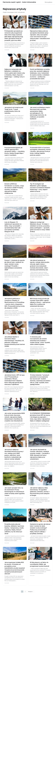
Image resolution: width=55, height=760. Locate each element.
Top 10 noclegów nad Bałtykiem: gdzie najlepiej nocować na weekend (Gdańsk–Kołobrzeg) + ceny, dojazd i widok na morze (40, 187)
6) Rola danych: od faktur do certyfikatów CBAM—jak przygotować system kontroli (39, 564)
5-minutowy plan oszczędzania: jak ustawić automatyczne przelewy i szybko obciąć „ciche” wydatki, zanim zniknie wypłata (40, 340)
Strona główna (48, 2)
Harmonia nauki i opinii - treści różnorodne (19, 2)
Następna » (30, 591)
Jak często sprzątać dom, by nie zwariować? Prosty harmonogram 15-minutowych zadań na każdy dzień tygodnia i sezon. (14, 491)
